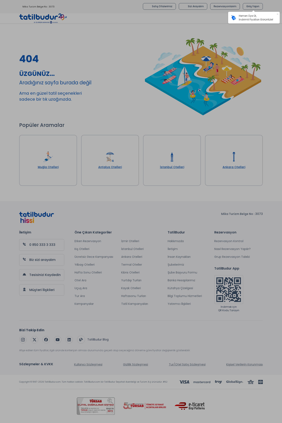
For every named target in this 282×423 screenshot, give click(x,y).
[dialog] (254, 18)
